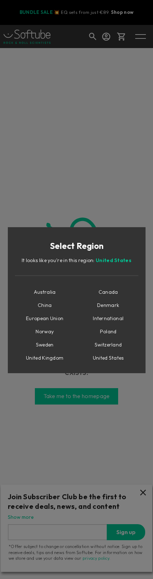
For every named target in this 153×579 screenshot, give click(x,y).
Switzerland (108, 344)
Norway (45, 331)
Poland (108, 331)
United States (113, 260)
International (108, 318)
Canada (108, 292)
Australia (45, 292)
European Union (44, 318)
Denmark (108, 305)
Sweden (45, 344)
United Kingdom (44, 358)
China (45, 305)
